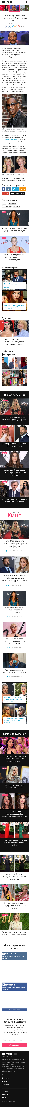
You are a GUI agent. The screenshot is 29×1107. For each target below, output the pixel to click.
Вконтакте (7, 1075)
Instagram (6, 1084)
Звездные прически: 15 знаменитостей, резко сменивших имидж (14, 341)
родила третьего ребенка (10, 139)
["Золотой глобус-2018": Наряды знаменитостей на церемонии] (14, 863)
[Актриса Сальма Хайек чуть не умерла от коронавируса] (14, 218)
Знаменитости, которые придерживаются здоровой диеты (14, 905)
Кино (4, 211)
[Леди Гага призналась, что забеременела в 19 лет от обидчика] (14, 629)
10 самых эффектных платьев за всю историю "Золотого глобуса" (14, 842)
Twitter (5, 1081)
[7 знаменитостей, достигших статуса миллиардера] (14, 488)
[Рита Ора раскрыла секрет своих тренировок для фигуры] (14, 406)
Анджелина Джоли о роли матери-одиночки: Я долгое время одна (14, 472)
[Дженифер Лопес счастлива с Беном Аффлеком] (14, 433)
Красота (5, 322)
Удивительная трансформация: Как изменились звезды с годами (14, 813)
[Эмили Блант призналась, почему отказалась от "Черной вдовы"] (14, 244)
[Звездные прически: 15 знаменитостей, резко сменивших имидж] (14, 328)
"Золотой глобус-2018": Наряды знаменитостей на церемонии (14, 876)
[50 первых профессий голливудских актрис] (14, 774)
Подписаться (14, 1045)
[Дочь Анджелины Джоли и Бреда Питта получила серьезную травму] (14, 745)
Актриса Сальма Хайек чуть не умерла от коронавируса (14, 610)
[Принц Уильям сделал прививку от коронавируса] (14, 660)
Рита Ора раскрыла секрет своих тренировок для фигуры (14, 543)
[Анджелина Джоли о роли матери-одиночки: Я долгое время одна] (14, 459)
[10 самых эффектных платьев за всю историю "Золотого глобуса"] (14, 830)
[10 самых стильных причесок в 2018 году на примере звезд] (14, 921)
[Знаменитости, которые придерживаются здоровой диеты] (14, 892)
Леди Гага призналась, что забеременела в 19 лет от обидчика (14, 641)
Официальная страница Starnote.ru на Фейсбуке (13, 988)
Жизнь (4, 427)
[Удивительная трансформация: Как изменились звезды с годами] (14, 801)
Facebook (6, 1078)
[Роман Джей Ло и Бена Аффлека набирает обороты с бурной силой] (14, 564)
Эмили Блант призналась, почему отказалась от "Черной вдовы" (15, 257)
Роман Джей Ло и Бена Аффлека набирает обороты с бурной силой (14, 578)
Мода (4, 823)
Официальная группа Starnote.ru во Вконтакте (13, 957)
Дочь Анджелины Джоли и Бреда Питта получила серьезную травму (14, 758)
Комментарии (19, 193)
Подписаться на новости (14, 1009)
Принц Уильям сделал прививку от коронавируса (14, 671)
